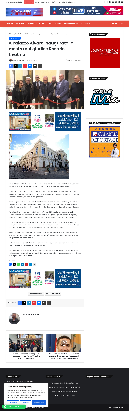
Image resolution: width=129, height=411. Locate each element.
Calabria (31, 23)
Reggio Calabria (20, 34)
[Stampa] (40, 66)
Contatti (86, 23)
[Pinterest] (25, 66)
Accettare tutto (39, 402)
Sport (58, 23)
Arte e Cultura (72, 23)
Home (11, 23)
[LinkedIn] (20, 66)
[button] (14, 407)
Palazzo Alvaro (36, 294)
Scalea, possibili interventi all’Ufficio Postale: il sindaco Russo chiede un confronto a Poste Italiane (65, 2)
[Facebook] (11, 66)
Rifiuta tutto (25, 402)
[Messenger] (30, 66)
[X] (16, 66)
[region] (26, 395)
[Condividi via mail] (35, 66)
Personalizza (13, 402)
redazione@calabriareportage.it (67, 391)
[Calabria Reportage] (24, 12)
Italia (41, 23)
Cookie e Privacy (118, 407)
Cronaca (21, 23)
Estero (49, 23)
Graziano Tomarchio (18, 60)
